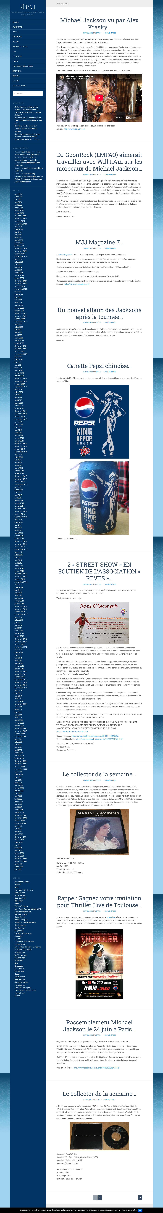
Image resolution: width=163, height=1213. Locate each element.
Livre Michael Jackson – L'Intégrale (28, 947)
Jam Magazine (20, 925)
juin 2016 (18, 525)
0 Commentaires (110, 33)
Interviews (17, 71)
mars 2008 (19, 720)
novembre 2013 (21, 609)
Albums (15, 42)
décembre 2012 (21, 639)
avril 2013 (18, 628)
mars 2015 (19, 566)
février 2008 (19, 723)
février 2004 (19, 812)
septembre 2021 (21, 354)
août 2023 (18, 292)
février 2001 (19, 853)
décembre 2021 (21, 346)
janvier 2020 (19, 408)
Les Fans (16, 81)
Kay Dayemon (20, 928)
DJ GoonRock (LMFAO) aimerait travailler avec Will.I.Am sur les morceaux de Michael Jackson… (99, 161)
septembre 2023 (21, 289)
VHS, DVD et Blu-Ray (20, 46)
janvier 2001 (19, 856)
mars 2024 (19, 273)
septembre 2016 (21, 517)
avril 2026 (18, 205)
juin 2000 (18, 869)
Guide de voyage (21, 914)
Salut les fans (20, 977)
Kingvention (19, 931)
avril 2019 (18, 433)
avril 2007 (18, 750)
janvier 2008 (19, 726)
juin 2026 (18, 199)
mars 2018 (19, 468)
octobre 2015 (20, 547)
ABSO (17, 887)
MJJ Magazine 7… (99, 242)
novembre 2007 (21, 731)
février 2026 (19, 210)
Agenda (15, 32)
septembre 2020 (21, 387)
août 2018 (18, 454)
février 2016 (19, 536)
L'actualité (18, 936)
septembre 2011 (21, 680)
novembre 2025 (21, 218)
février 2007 (19, 755)
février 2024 (19, 275)
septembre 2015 (21, 549)
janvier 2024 (19, 278)
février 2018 (19, 471)
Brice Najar (19, 901)
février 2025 (19, 243)
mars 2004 (19, 810)
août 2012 (18, 650)
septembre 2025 (21, 224)
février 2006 (19, 788)
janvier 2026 (19, 213)
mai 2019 (18, 430)
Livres (15, 61)
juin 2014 (18, 590)
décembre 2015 (21, 541)
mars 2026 (19, 208)
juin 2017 (18, 492)
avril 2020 (18, 400)
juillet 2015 (19, 555)
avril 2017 (18, 498)
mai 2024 (18, 267)
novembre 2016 (21, 511)
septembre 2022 (21, 322)
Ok (140, 1210)
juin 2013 (18, 623)
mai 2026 (18, 202)
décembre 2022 (21, 313)
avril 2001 (18, 848)
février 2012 (19, 666)
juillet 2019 (19, 425)
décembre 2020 (21, 378)
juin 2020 (18, 395)
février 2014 (19, 601)
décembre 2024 (21, 248)
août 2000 (18, 864)
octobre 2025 (20, 221)
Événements (17, 37)
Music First (19, 960)
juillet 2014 (19, 587)
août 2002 (18, 826)
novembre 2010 (21, 685)
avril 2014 (18, 595)
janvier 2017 (19, 506)
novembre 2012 (21, 642)
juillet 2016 (19, 522)
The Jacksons (20, 985)
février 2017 (19, 503)
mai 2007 (18, 747)
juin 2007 (18, 745)
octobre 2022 (20, 319)
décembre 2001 (21, 837)
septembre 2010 (21, 688)
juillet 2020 (19, 392)
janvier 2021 (19, 376)
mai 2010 (18, 696)
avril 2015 (18, 563)
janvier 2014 (19, 604)
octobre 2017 (20, 482)
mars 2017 (19, 501)
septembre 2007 (21, 737)
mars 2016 (19, 533)
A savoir (18, 884)
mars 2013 (19, 631)
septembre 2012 (21, 647)
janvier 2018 (19, 473)
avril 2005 (18, 799)
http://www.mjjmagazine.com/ (77, 284)
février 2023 (19, 308)
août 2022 (18, 324)
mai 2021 (18, 365)
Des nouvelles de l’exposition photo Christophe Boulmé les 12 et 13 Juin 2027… (28, 120)
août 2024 (18, 259)
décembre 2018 (21, 444)
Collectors (17, 56)
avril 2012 (18, 661)
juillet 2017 (19, 490)
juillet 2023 (19, 294)
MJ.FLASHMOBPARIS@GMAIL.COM (72, 731)
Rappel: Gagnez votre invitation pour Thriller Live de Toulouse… (99, 901)
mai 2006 (18, 780)
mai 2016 (18, 528)
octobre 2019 (20, 416)
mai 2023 (18, 300)
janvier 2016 (19, 538)
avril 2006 (18, 783)
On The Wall (19, 971)
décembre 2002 (21, 815)
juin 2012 (18, 655)
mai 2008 (18, 715)
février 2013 (19, 633)
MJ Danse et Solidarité (23, 950)
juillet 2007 (19, 742)
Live (14, 51)
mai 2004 (18, 804)
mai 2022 (18, 332)
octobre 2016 (20, 514)
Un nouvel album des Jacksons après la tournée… (99, 313)
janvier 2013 (19, 636)
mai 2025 (18, 235)
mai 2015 (18, 560)
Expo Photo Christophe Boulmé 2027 (28, 909)
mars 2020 (19, 403)
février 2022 (19, 340)
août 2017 (18, 487)
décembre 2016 (21, 509)
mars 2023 (19, 305)
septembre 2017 (21, 484)
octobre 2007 (20, 734)
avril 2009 (18, 709)
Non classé (19, 966)
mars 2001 (19, 850)
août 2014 (18, 585)
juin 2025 (18, 232)
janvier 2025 (19, 246)
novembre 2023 (21, 284)
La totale (18, 939)
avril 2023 (18, 303)
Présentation (18, 27)
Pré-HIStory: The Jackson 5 (23, 66)
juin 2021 (18, 362)
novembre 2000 (21, 861)
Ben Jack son (20, 893)
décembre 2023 (21, 281)
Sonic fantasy (20, 979)
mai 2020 (18, 397)
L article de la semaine (23, 933)
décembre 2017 (21, 476)
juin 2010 (18, 693)
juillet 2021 (19, 360)
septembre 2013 (21, 614)
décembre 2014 (21, 574)
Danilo (17, 903)
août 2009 (18, 707)
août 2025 (18, 227)
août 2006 (18, 772)
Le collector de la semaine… (99, 774)
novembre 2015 (21, 544)
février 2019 (19, 438)
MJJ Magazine (65, 254)
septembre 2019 (21, 419)
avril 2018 (18, 465)
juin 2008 (18, 712)
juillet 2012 (19, 652)
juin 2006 (18, 777)
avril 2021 (18, 368)
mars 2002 (19, 834)
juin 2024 (18, 265)
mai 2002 (18, 831)
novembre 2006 (21, 764)
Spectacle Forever (21, 982)
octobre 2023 (20, 286)
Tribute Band (19, 993)
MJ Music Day (20, 952)
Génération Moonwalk (23, 912)
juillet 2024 (19, 262)
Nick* (17, 963)
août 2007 (18, 739)
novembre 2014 (21, 577)
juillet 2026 (19, 197)
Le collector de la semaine (24, 941)
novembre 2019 (21, 414)
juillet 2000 (19, 867)
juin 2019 (18, 427)
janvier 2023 (19, 311)
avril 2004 (18, 807)
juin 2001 (18, 845)
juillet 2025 (19, 229)
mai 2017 (18, 495)
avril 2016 (18, 530)
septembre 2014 (21, 582)
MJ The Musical (20, 955)
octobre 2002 (20, 821)
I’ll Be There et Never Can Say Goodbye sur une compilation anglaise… (26, 128)
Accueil (16, 22)
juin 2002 (18, 829)
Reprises (16, 76)
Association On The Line (24, 890)
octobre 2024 (20, 254)
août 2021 (18, 357)
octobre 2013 (20, 612)
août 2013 (18, 617)
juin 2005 (18, 794)
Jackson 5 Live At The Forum (25, 923)
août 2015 (18, 552)
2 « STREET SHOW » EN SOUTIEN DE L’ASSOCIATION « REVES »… (99, 571)
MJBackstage (20, 958)
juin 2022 (18, 330)
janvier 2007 (19, 758)
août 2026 (18, 194)
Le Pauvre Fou (20, 944)
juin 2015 (18, 557)
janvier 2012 (19, 669)
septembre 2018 (21, 452)
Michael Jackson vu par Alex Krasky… (99, 23)
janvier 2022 (19, 343)
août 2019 (18, 422)
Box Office (111, 917)
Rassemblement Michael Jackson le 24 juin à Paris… (99, 1025)
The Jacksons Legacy (23, 988)
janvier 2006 (19, 791)
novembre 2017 (21, 479)
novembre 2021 (21, 349)
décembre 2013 (21, 606)
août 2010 (18, 690)
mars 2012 (19, 663)
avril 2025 (18, 237)
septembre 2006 (21, 769)
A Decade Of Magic (22, 882)
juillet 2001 (19, 842)
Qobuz (17, 974)
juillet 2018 (19, 457)
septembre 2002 (21, 823)
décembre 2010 (21, 682)
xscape (17, 996)
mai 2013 (18, 625)
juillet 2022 (19, 327)
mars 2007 (19, 753)
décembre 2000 (21, 859)
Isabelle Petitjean (21, 920)
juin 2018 (18, 460)
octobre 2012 (20, 644)
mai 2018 (18, 463)
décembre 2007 (21, 728)
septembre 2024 (21, 256)
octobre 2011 (20, 677)
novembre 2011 (21, 674)
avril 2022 (18, 335)
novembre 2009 (21, 704)
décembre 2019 (21, 411)
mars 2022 (19, 338)
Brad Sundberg (20, 898)
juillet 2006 (19, 774)
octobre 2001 (20, 840)
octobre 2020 (20, 384)
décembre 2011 (21, 671)
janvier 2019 (19, 441)
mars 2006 (19, 785)
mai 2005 (18, 796)
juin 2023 (18, 297)
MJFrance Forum (19, 86)
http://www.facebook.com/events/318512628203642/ (97, 1068)
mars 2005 (19, 802)
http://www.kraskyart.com (74, 129)
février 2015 (19, 568)
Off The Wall (19, 969)
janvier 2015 (19, 571)
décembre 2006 (21, 761)
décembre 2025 (21, 216)
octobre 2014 (20, 579)
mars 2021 (19, 370)
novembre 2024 (21, 251)
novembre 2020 (21, 381)
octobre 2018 (20, 449)
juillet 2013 (19, 620)
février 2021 (19, 373)
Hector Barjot (20, 917)
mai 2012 (18, 658)
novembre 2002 (21, 818)
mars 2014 (19, 598)
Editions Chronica (21, 906)
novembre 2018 (21, 446)
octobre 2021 (20, 351)
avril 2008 (18, 718)
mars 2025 (19, 240)
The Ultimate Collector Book (25, 990)
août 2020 (18, 389)
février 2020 (19, 406)
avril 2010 (18, 698)
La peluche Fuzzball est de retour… (27, 139)
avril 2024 (18, 270)
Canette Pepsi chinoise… (99, 365)
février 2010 (19, 701)
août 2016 (18, 520)
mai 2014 (18, 593)
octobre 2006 (20, 766)
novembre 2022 (21, 316)
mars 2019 (19, 435)
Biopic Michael (20, 895)
